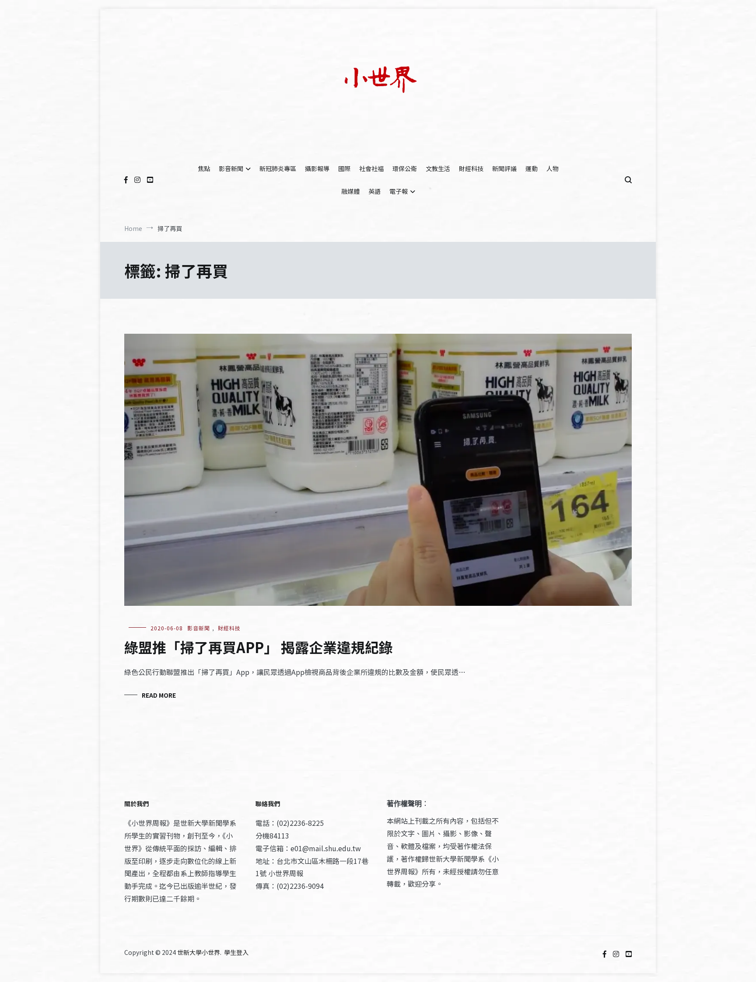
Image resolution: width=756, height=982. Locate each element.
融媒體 (350, 191)
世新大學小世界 (198, 952)
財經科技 (471, 168)
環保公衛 (404, 168)
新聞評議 (504, 168)
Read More (159, 695)
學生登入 (236, 952)
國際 (344, 168)
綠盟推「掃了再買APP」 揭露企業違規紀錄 (258, 647)
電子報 (398, 191)
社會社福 (371, 168)
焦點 (204, 168)
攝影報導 (317, 168)
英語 (374, 191)
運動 (531, 168)
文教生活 (438, 168)
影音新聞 (231, 168)
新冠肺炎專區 (277, 168)
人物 (552, 168)
